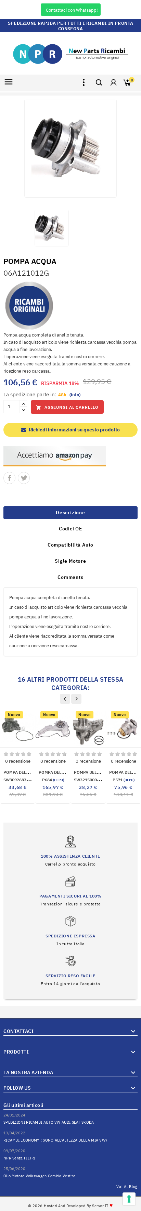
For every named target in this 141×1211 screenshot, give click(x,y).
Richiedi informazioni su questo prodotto (74, 430)
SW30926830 (22, 779)
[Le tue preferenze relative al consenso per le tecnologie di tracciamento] (129, 1199)
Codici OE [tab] (70, 529)
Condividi (9, 478)
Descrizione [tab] (70, 512)
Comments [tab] (70, 577)
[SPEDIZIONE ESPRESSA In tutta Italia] (70, 930)
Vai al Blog (127, 1186)
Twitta (23, 478)
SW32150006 (93, 779)
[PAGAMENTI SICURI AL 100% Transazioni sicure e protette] (70, 890)
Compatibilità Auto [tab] (70, 545)
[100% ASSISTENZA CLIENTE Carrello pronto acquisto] (70, 851)
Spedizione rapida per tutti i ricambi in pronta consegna (70, 26)
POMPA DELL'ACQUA (22, 772)
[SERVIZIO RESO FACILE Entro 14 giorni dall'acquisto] (70, 970)
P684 (53, 779)
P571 (123, 779)
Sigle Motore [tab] (70, 561)
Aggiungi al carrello (67, 407)
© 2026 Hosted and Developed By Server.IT (70, 1205)
